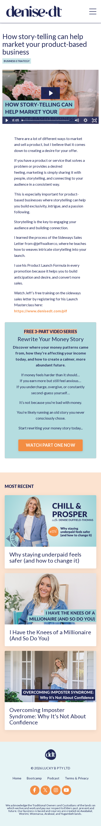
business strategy (17, 61)
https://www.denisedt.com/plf (40, 311)
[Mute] (76, 120)
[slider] (46, 120)
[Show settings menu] (85, 120)
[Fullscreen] (94, 120)
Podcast (53, 778)
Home (17, 778)
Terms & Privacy (77, 778)
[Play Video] (6, 120)
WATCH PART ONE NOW (50, 445)
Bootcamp (34, 778)
